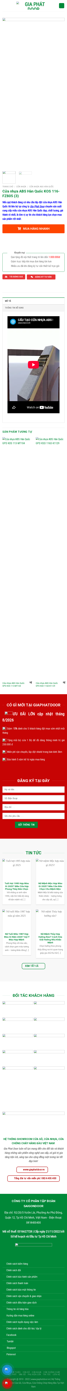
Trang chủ (7, 186)
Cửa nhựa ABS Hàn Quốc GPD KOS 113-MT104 (13, 684)
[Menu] (4, 6)
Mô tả (8, 301)
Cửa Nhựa (21, 186)
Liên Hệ (56, 1374)
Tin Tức (47, 1374)
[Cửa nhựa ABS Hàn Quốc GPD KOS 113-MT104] (17, 558)
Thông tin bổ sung (14, 308)
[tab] (33, 300)
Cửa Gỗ (26, 1372)
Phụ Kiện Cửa (34, 1374)
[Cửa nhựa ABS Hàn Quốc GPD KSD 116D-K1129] (50, 558)
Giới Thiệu (15, 1372)
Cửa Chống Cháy (51, 1372)
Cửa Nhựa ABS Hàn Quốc (41, 186)
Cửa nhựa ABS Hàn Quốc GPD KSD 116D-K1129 (47, 684)
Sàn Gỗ (22, 1374)
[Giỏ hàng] (61, 5)
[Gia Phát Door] (33, 6)
